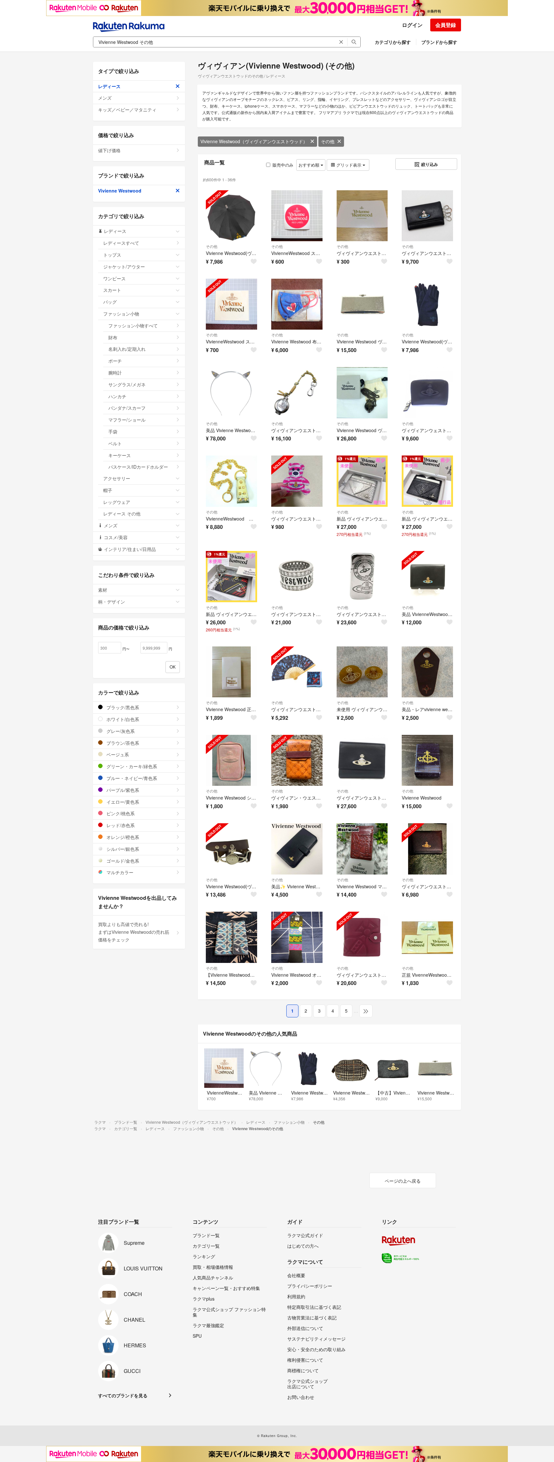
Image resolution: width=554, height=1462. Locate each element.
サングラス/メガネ (127, 384)
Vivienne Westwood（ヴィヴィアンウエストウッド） (253, 141)
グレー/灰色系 (120, 731)
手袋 (112, 431)
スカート (112, 290)
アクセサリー (116, 478)
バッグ (110, 302)
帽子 (107, 490)
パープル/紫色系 (122, 790)
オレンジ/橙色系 (122, 837)
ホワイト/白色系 (122, 719)
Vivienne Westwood (119, 190)
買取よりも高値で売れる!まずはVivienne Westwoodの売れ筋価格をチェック (133, 932)
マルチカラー (119, 872)
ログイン (412, 25)
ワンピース (114, 278)
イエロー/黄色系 (122, 802)
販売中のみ (283, 165)
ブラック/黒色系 (122, 707)
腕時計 (115, 372)
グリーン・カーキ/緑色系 (131, 766)
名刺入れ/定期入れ (127, 349)
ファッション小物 (121, 313)
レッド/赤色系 (120, 825)
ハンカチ (117, 396)
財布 (112, 337)
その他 (327, 141)
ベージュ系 (117, 754)
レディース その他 (121, 513)
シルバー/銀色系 (122, 849)
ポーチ (115, 360)
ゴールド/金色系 (122, 861)
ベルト (115, 443)
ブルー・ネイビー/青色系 (131, 778)
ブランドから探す (439, 42)
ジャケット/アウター (124, 266)
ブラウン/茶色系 (122, 743)
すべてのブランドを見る (122, 1395)
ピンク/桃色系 (120, 813)
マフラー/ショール (127, 419)
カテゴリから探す (393, 42)
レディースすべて (121, 243)
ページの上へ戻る (403, 1181)
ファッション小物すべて (133, 325)
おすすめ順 (309, 165)
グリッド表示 (349, 165)
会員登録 (445, 25)
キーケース (119, 455)
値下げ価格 (109, 150)
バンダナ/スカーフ (127, 408)
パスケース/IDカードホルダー (138, 467)
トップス (112, 254)
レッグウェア (116, 502)
